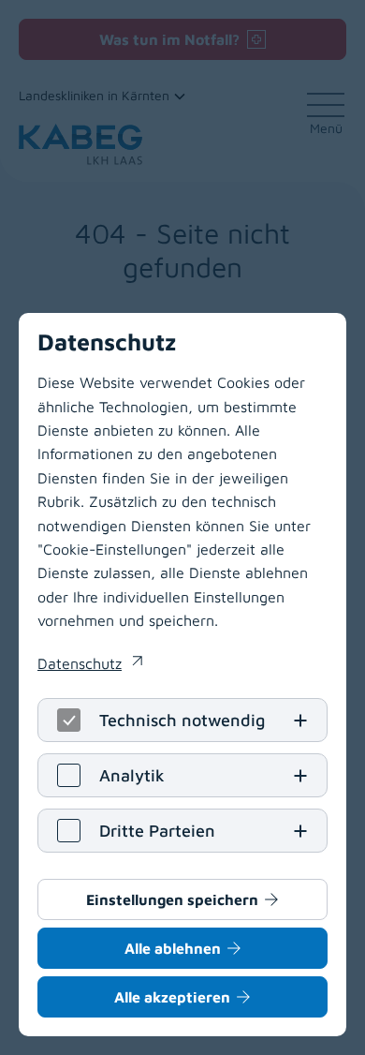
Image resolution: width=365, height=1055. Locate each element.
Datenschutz (89, 665)
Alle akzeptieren (172, 996)
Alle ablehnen (172, 948)
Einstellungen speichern (172, 899)
